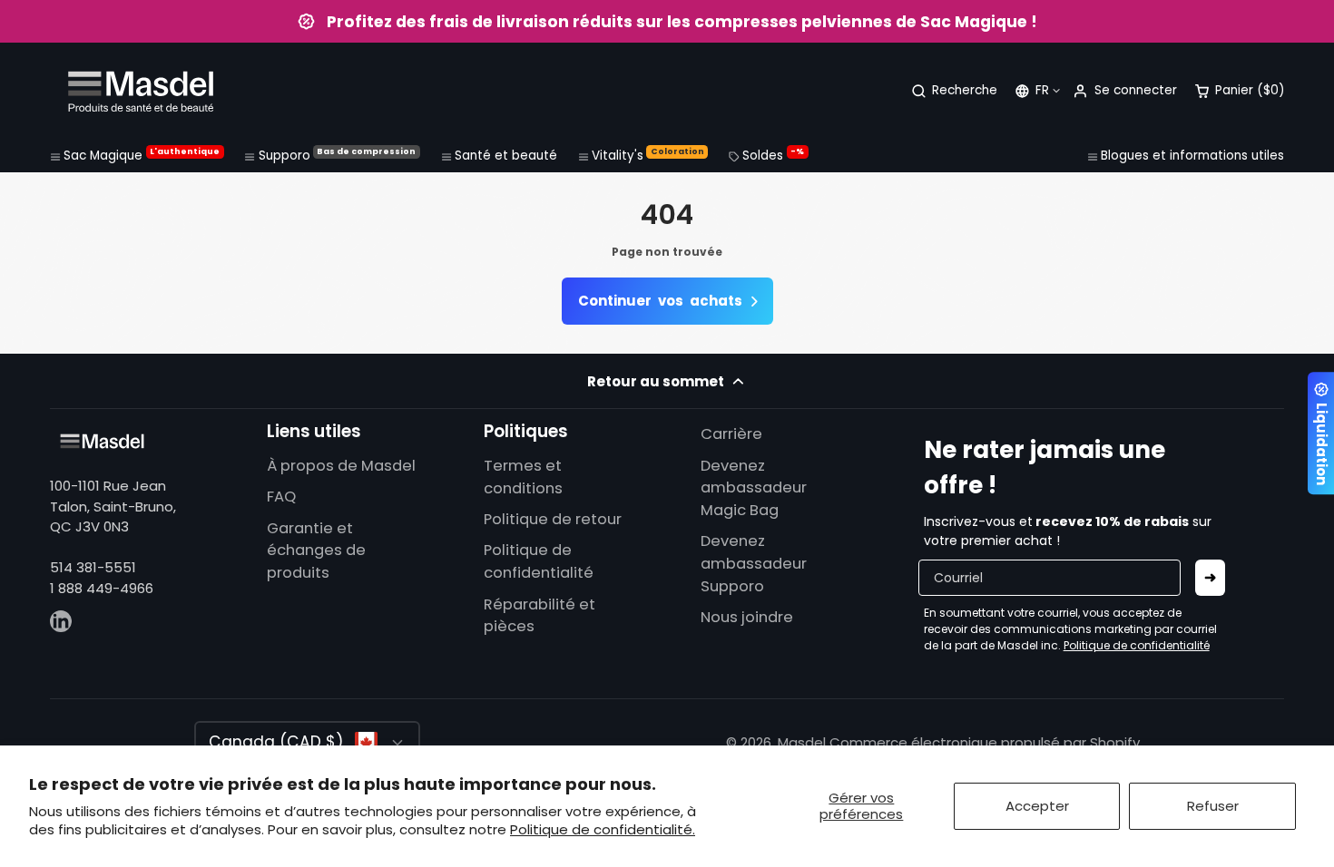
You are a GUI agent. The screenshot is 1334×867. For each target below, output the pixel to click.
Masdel (802, 742)
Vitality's (648, 155)
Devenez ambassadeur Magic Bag (754, 488)
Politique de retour (553, 519)
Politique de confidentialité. (602, 829)
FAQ (281, 496)
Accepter (1037, 805)
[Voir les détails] (102, 441)
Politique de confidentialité (538, 561)
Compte (1124, 91)
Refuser (1213, 805)
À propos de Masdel (341, 465)
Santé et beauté (506, 155)
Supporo (338, 155)
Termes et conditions (523, 477)
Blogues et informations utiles (1192, 155)
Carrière (731, 434)
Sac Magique (142, 155)
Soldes (773, 155)
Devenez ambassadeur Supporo (754, 564)
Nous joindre (747, 617)
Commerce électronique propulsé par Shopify (984, 742)
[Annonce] (667, 21)
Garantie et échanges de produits (316, 551)
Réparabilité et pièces (539, 616)
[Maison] (140, 91)
